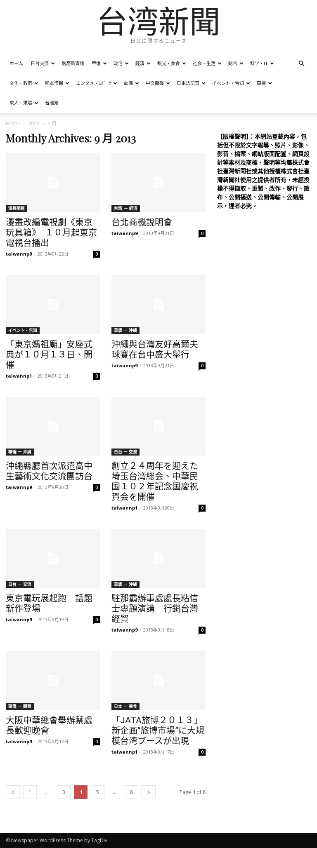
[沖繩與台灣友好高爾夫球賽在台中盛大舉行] (158, 304)
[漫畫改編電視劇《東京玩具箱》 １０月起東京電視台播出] (53, 182)
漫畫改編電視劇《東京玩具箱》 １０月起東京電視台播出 (51, 232)
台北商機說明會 (141, 222)
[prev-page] (13, 792)
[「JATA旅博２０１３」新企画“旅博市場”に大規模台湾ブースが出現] (158, 680)
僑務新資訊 (73, 63)
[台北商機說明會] (158, 182)
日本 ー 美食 (125, 706)
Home (13, 123)
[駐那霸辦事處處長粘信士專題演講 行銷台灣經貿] (158, 558)
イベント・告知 (228, 83)
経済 (139, 63)
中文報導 (155, 83)
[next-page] (149, 792)
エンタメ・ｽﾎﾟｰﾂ (93, 83)
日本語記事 (188, 83)
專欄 (261, 83)
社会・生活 (204, 63)
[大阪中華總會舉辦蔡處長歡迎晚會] (53, 680)
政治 (118, 63)
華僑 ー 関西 (19, 706)
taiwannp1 (19, 376)
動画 (128, 83)
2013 (34, 123)
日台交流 (40, 63)
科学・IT (259, 63)
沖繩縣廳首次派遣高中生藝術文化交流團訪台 (49, 471)
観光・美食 (168, 63)
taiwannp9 (19, 254)
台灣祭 (52, 103)
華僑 (96, 63)
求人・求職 (20, 103)
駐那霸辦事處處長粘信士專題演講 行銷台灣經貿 (154, 608)
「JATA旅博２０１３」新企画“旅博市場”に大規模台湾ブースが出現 (157, 730)
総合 (232, 63)
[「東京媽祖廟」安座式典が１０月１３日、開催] (53, 304)
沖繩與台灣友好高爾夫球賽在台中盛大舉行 (154, 349)
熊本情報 (54, 83)
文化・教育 (20, 83)
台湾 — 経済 (125, 208)
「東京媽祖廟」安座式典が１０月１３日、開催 (49, 354)
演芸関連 (16, 208)
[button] (301, 64)
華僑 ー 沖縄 (125, 330)
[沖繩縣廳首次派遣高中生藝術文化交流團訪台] (53, 426)
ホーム (16, 63)
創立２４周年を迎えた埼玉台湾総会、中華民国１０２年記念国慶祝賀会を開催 (154, 481)
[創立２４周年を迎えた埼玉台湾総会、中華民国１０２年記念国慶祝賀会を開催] (158, 426)
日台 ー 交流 (125, 452)
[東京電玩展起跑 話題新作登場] (53, 558)
